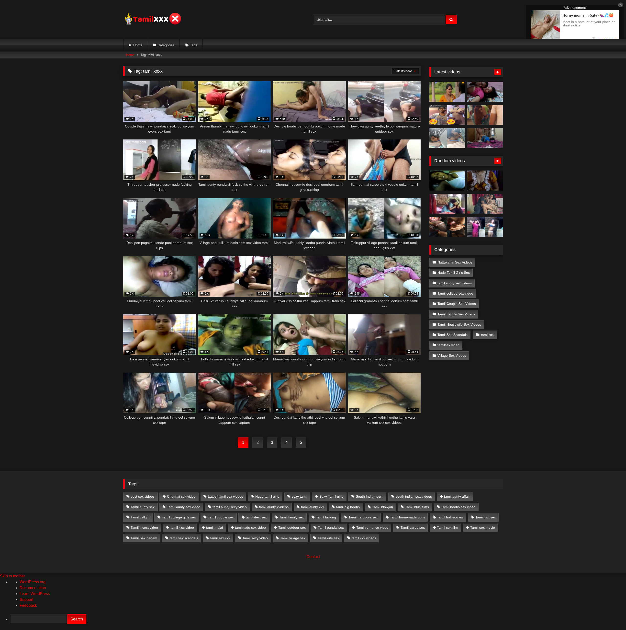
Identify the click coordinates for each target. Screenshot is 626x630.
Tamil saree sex (413, 527)
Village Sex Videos (451, 355)
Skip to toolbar (12, 576)
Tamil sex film (447, 527)
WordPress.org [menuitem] (32, 582)
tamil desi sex (256, 517)
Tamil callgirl (140, 517)
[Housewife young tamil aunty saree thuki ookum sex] (485, 138)
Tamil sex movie (482, 527)
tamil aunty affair (457, 496)
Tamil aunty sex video (183, 507)
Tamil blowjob (382, 507)
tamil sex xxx (220, 538)
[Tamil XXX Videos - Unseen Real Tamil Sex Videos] (152, 19)
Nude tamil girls (267, 496)
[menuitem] (318, 619)
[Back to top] (610, 615)
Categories (165, 45)
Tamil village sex (292, 538)
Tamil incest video (144, 527)
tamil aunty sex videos (454, 283)
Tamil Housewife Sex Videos (459, 324)
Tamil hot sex (485, 517)
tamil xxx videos (364, 538)
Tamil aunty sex (143, 507)
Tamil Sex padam (144, 538)
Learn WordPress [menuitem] (35, 594)
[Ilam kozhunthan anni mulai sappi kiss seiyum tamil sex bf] (485, 92)
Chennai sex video (181, 496)
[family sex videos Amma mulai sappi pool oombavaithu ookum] (447, 204)
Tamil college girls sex (179, 517)
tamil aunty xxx (312, 507)
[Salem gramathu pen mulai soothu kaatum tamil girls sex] (447, 115)
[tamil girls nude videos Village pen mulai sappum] (485, 227)
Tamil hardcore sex (363, 517)
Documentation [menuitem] (33, 588)
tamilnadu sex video (250, 527)
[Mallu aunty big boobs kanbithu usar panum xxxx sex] (485, 115)
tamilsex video (448, 345)
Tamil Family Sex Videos (456, 314)
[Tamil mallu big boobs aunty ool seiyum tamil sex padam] (447, 92)
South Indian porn (369, 496)
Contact (313, 557)
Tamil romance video (372, 527)
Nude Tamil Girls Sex (453, 273)
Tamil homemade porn (407, 517)
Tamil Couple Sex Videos (456, 304)
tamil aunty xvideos (274, 507)
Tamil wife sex (328, 538)
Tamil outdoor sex (292, 527)
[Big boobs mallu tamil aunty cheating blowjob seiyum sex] (447, 181)
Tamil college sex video (455, 293)
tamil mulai (214, 527)
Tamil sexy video (255, 538)
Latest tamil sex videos (225, 496)
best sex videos (143, 496)
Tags (193, 45)
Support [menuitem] (26, 599)
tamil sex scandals (184, 538)
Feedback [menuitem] (28, 605)
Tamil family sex (291, 517)
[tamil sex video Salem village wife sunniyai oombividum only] (447, 227)
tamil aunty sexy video (229, 507)
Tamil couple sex (221, 517)
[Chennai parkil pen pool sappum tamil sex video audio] (447, 138)
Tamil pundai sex (331, 527)
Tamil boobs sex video (458, 507)
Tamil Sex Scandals (452, 335)
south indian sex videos (414, 496)
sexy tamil (299, 496)
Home (138, 45)
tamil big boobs (348, 507)
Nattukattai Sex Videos (454, 262)
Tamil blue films (417, 507)
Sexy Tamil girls (331, 496)
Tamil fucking (326, 517)
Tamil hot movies (450, 517)
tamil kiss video (182, 527)
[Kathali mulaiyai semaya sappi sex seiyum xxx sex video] (485, 204)
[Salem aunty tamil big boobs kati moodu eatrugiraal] (485, 181)
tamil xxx (487, 335)
